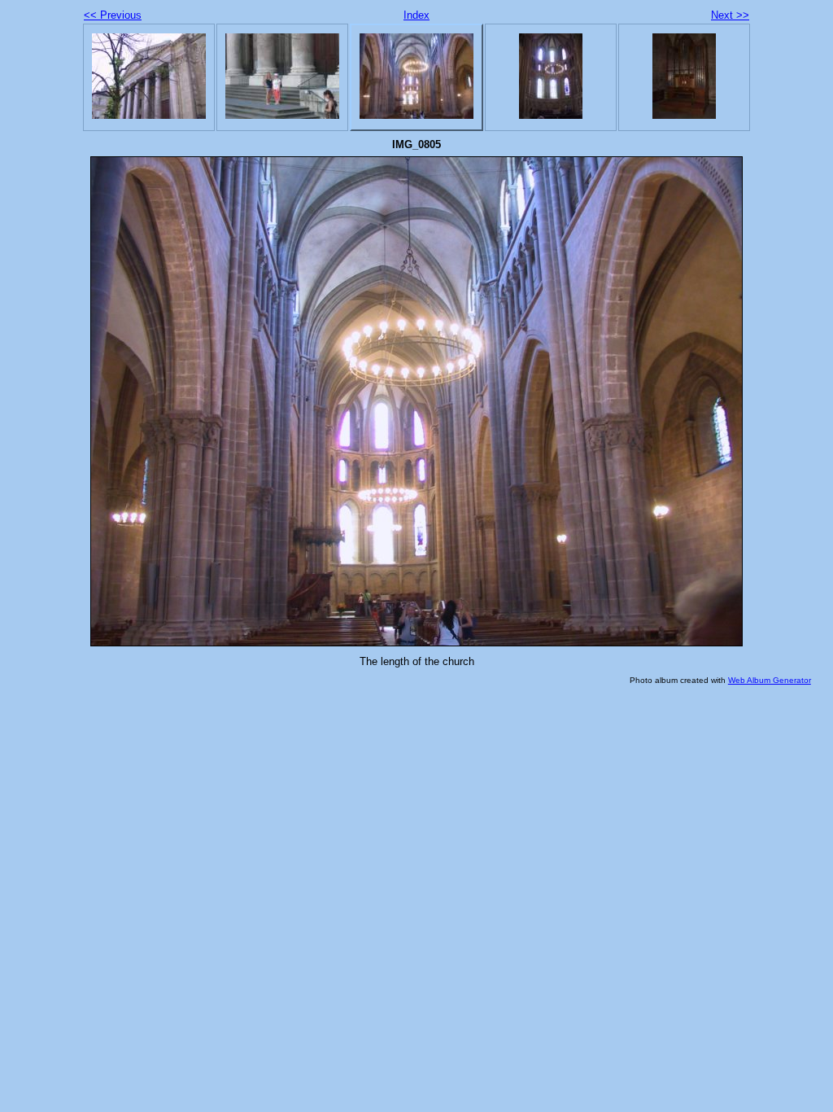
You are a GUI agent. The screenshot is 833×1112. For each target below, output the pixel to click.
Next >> (730, 15)
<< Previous (113, 15)
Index (416, 15)
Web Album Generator (769, 680)
